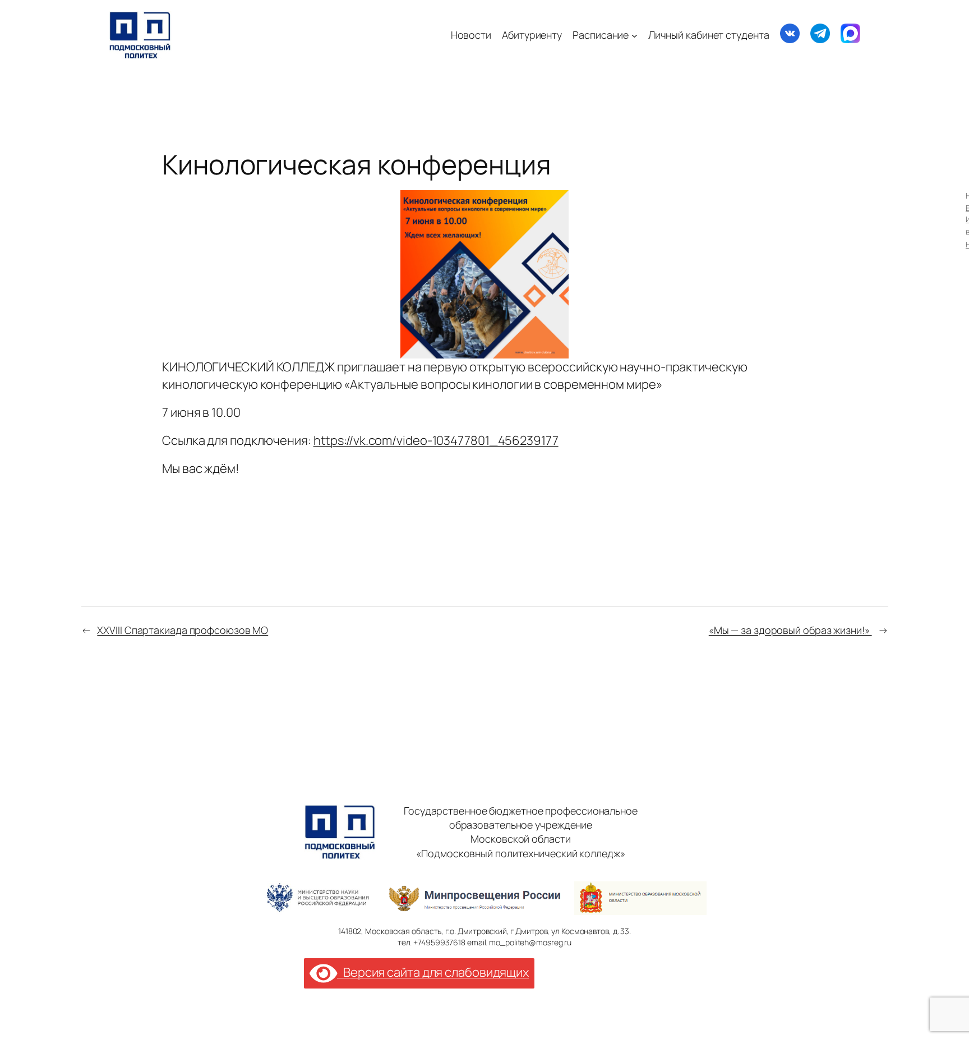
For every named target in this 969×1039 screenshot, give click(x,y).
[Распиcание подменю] (634, 35)
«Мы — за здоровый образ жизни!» (790, 630)
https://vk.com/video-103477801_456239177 (436, 440)
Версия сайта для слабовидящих (433, 972)
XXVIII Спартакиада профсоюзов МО (182, 630)
